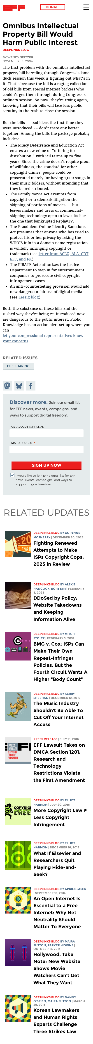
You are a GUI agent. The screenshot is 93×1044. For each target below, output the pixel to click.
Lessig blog (29, 297)
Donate (53, 7)
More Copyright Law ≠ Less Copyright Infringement (60, 817)
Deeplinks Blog (46, 533)
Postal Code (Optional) (26, 426)
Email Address (20, 442)
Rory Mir (58, 588)
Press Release (45, 739)
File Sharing (18, 366)
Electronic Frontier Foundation (15, 8)
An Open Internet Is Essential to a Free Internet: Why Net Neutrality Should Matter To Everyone (57, 913)
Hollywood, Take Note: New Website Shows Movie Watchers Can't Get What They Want (56, 968)
